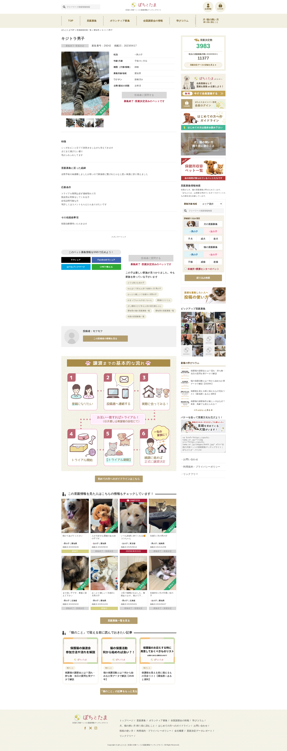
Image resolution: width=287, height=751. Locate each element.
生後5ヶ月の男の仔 (158, 536)
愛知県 (96, 30)
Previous (65, 83)
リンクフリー (190, 474)
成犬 (203, 238)
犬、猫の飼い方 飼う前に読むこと (137, 725)
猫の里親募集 (211, 247)
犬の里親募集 (211, 224)
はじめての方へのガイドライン (174, 725)
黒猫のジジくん (163, 300)
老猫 (215, 262)
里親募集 (92, 20)
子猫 (190, 262)
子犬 (190, 238)
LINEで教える (106, 267)
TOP (70, 20)
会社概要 (179, 730)
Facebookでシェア (106, 260)
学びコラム (182, 20)
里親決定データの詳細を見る (202, 65)
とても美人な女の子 (136, 283)
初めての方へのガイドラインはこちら (119, 479)
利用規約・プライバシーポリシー (201, 466)
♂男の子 (193, 231)
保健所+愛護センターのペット (203, 269)
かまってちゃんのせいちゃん (140, 300)
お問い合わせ (190, 459)
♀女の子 (213, 231)
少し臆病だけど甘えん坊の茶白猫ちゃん (144, 306)
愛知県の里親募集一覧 (164, 311)
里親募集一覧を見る (119, 620)
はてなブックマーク (76, 267)
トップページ (126, 720)
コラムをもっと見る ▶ (203, 410)
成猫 (203, 262)
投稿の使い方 (126, 730)
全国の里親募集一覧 (136, 316)
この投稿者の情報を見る (105, 338)
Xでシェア (76, 260)
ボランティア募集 (120, 20)
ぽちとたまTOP (67, 30)
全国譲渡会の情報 (153, 20)
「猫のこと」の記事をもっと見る (118, 691)
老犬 (215, 238)
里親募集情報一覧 (84, 30)
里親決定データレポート (199, 730)
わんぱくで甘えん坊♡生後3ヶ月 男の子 (144, 289)
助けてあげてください (73, 536)
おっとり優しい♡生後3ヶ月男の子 (142, 294)
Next (105, 83)
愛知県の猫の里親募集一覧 (139, 311)
